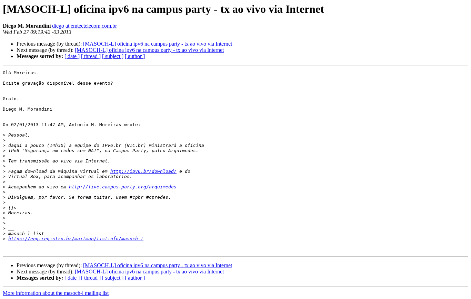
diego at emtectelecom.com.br (84, 26)
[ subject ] (112, 56)
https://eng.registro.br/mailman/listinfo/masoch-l (75, 238)
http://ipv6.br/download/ (143, 171)
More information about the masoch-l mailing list (56, 293)
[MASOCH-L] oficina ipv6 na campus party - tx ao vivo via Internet (157, 44)
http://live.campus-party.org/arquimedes (123, 186)
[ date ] (72, 56)
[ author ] (135, 56)
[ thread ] (91, 56)
